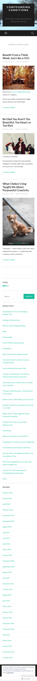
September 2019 (8, 521)
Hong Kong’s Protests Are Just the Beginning (18, 442)
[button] (18, 221)
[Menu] (6, 33)
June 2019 (6, 538)
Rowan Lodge (7, 337)
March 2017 (7, 606)
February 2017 (8, 612)
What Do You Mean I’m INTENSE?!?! (16, 436)
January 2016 (7, 646)
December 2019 (8, 515)
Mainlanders (7, 348)
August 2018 (7, 572)
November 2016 (8, 629)
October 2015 (8, 658)
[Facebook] (3, 286)
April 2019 (6, 544)
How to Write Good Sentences (13, 343)
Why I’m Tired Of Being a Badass (14, 326)
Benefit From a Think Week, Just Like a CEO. (16, 56)
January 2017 (7, 618)
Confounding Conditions (18, 9)
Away (5, 479)
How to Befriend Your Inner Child (14, 368)
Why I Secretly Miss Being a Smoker (15, 354)
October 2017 (8, 589)
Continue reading (10, 107)
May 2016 (6, 635)
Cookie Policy (10, 672)
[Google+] (8, 286)
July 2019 (6, 532)
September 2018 (8, 567)
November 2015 (8, 652)
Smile (4, 331)
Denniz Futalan (17, 243)
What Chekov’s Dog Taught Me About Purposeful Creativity (16, 187)
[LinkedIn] (7, 286)
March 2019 (7, 549)
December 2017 (8, 584)
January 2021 (7, 498)
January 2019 (7, 555)
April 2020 (6, 504)
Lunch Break (7, 430)
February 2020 (8, 510)
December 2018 (8, 561)
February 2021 (8, 493)
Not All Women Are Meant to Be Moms (17, 448)
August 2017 (7, 595)
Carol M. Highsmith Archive (21, 92)
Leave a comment (22, 62)
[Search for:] (18, 296)
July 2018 (6, 578)
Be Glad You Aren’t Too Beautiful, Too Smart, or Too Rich (17, 122)
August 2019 (7, 527)
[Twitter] (5, 286)
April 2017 (6, 601)
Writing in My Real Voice (11, 320)
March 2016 (7, 640)
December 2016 (8, 623)
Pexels (27, 243)
